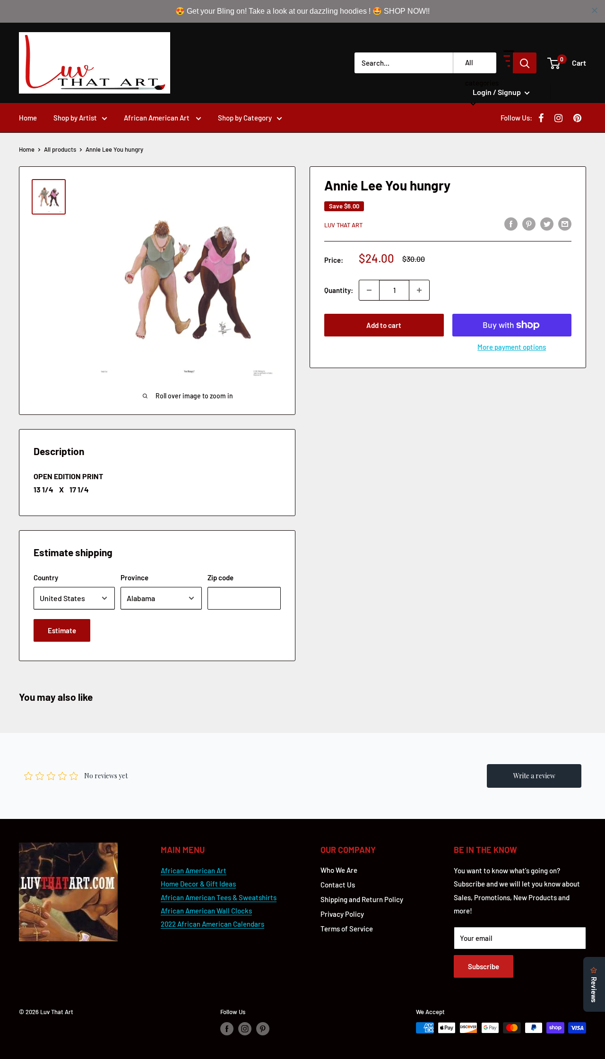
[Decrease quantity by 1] (369, 290)
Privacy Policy (342, 914)
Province (134, 577)
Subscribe (483, 966)
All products (60, 149)
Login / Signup (497, 91)
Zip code (220, 577)
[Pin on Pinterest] (529, 223)
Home (28, 117)
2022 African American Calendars (212, 924)
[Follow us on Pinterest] (262, 1028)
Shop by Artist (75, 117)
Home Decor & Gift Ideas (198, 883)
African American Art (157, 117)
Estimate (62, 630)
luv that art (343, 225)
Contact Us (337, 884)
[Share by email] (564, 223)
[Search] (524, 62)
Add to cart (383, 325)
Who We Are (338, 870)
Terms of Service (346, 928)
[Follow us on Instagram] (244, 1028)
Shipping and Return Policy (361, 899)
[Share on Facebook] (511, 223)
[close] (594, 10)
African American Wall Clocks (206, 910)
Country (46, 577)
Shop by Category (245, 117)
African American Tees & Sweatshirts (219, 897)
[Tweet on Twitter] (546, 223)
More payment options (511, 347)
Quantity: (338, 290)
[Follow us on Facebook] (226, 1028)
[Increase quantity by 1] (419, 290)
